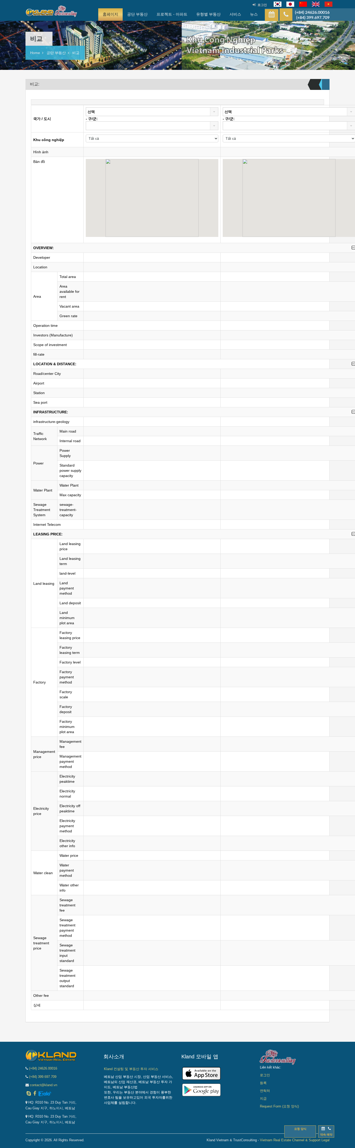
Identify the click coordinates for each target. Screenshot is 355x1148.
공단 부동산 (137, 14)
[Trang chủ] (51, 12)
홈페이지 (110, 14)
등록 (263, 1083)
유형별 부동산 (208, 14)
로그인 (262, 5)
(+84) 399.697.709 (42, 1077)
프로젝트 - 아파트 (171, 14)
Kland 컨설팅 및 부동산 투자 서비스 (131, 1069)
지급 (263, 1098)
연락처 (265, 1091)
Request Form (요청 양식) (279, 1106)
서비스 (235, 14)
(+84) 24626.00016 (43, 1068)
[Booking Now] (271, 15)
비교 (76, 53)
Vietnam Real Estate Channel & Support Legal (295, 1140)
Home (35, 53)
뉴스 (254, 14)
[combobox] (152, 111)
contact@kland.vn (43, 1085)
